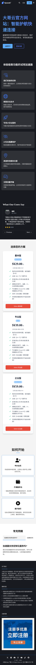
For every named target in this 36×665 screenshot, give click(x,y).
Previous (9, 232)
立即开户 (7, 46)
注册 (29, 3)
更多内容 (19, 46)
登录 (24, 3)
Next (28, 232)
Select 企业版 (18, 429)
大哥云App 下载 (7, 662)
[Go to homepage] (6, 3)
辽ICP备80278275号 (28, 662)
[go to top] (31, 659)
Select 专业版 (18, 367)
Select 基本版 (18, 306)
